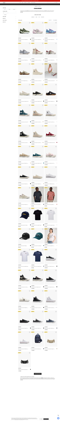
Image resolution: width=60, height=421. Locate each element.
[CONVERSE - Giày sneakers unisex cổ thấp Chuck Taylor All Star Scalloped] (24, 194)
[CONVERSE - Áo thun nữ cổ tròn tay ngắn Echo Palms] (51, 235)
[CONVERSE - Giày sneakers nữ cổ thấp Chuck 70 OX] (51, 132)
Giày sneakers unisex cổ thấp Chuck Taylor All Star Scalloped (26, 204)
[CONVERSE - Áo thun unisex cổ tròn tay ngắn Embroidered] (37, 194)
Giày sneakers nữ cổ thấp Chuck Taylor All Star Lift (51, 183)
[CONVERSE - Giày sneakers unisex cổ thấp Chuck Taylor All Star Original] (37, 318)
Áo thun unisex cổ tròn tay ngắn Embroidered (37, 204)
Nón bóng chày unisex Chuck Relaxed (36, 245)
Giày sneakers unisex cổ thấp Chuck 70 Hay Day (24, 163)
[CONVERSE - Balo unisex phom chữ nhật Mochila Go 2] (37, 339)
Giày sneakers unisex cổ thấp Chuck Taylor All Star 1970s (25, 183)
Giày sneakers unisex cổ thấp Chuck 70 (23, 101)
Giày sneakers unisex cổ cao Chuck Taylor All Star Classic (38, 307)
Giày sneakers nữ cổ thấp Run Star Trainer (23, 80)
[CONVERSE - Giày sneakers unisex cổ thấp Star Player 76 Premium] (24, 297)
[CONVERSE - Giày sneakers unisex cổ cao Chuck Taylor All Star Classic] (37, 297)
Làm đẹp (29, 2)
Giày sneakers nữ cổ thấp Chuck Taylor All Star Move (51, 266)
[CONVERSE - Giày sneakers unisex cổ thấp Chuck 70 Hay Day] (24, 153)
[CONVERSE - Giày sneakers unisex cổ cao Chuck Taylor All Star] (24, 277)
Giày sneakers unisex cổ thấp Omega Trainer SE (51, 39)
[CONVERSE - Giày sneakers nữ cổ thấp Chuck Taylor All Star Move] (51, 256)
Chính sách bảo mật (21, 419)
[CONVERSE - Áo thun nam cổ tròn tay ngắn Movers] (24, 256)
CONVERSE (5, 14)
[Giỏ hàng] (56, 2)
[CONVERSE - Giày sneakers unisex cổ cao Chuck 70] (37, 70)
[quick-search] (58, 415)
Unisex (14, 9)
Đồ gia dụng (33, 2)
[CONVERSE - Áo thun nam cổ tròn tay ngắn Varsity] (37, 215)
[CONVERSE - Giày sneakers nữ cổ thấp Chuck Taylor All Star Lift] (51, 174)
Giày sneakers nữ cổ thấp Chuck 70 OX (50, 142)
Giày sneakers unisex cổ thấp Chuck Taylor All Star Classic (25, 328)
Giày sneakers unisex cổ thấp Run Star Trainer (51, 101)
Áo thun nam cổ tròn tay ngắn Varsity (36, 225)
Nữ (20, 2)
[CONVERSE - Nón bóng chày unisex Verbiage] (24, 235)
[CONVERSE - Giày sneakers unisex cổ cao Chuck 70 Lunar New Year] (37, 50)
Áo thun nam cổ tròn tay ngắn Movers (23, 266)
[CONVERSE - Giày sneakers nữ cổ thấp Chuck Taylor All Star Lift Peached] (51, 153)
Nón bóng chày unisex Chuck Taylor (23, 225)
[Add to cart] (29, 22)
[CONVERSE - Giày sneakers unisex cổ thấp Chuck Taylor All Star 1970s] (24, 174)
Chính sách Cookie (17, 419)
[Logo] (4, 2)
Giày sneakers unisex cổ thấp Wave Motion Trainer (24, 39)
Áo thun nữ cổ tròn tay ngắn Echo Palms (50, 245)
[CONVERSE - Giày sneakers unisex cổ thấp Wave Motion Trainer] (24, 29)
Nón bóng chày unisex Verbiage (22, 245)
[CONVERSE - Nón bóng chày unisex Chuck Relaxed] (37, 235)
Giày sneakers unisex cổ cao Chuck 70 (36, 80)
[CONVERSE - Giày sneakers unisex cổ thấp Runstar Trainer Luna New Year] (51, 50)
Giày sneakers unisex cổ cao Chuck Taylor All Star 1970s (25, 142)
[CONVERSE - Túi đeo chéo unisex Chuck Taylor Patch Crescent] (51, 339)
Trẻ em (25, 2)
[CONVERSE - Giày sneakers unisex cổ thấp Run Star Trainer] (51, 91)
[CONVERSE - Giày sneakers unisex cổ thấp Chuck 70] (24, 91)
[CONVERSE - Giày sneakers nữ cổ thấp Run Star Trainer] (24, 70)
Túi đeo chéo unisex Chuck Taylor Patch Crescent (24, 369)
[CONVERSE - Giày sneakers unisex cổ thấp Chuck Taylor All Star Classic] (24, 318)
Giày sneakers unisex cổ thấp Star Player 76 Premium (25, 307)
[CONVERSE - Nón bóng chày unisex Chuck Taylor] (24, 215)
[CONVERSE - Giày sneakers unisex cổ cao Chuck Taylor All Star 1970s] (37, 112)
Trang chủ (36, 6)
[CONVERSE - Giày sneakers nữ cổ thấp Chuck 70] (37, 277)
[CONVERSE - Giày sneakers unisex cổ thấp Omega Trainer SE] (51, 29)
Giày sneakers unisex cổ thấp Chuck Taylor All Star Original (39, 328)
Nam (22, 2)
